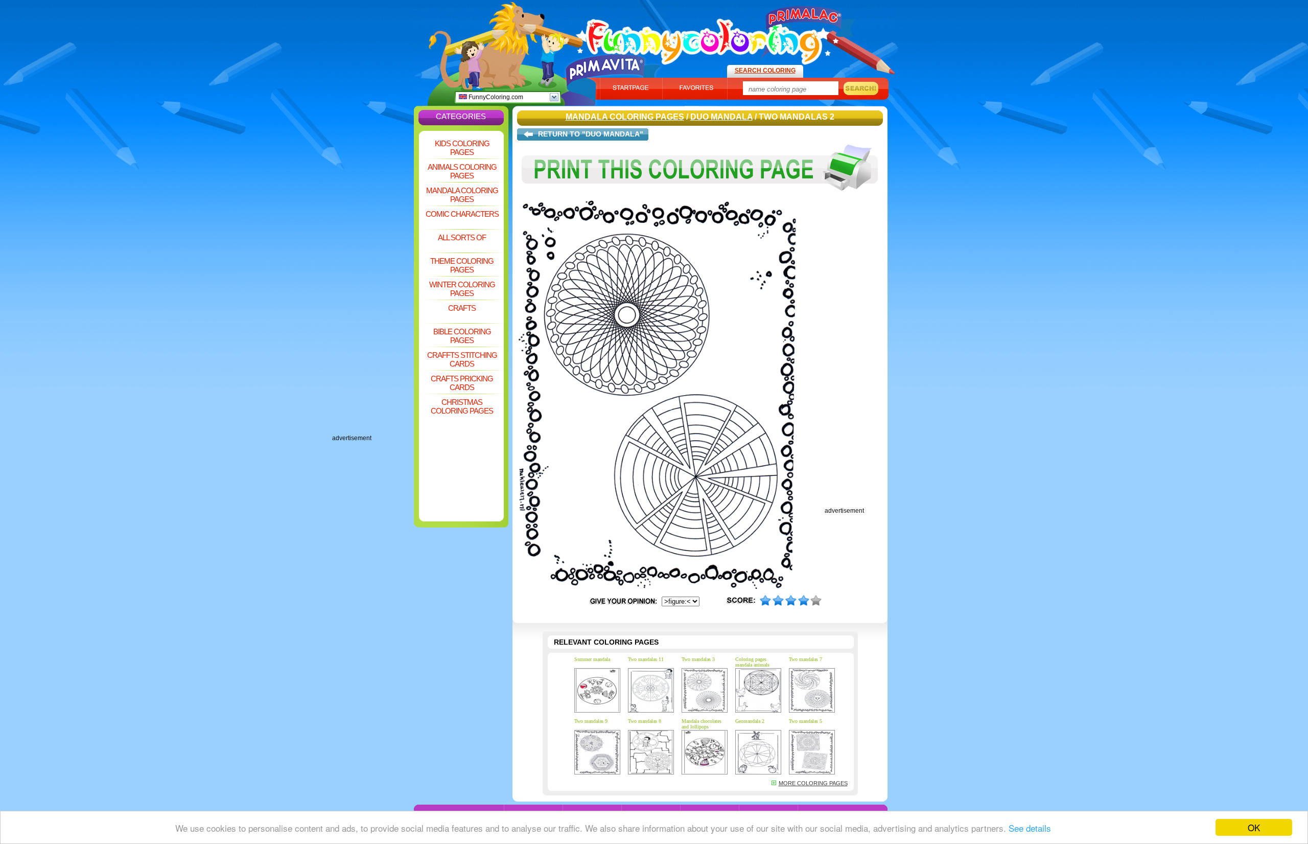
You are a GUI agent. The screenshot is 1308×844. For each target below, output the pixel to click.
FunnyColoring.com (495, 97)
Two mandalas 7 (805, 659)
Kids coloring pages (462, 147)
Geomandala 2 (749, 721)
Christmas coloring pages (462, 406)
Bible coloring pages (462, 336)
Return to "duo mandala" (590, 134)
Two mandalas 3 (698, 659)
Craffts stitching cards (462, 359)
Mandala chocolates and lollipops (701, 723)
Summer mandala (592, 659)
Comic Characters (462, 214)
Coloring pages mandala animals (752, 662)
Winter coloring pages (462, 289)
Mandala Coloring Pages (462, 194)
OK (1254, 827)
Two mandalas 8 (644, 721)
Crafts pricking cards (462, 383)
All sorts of (462, 237)
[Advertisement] (373, 281)
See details (1030, 828)
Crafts (462, 308)
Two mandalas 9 (591, 721)
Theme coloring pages (462, 265)
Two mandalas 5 (805, 721)
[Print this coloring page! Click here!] (700, 198)
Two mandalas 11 (646, 659)
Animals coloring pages (462, 171)
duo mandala (721, 116)
